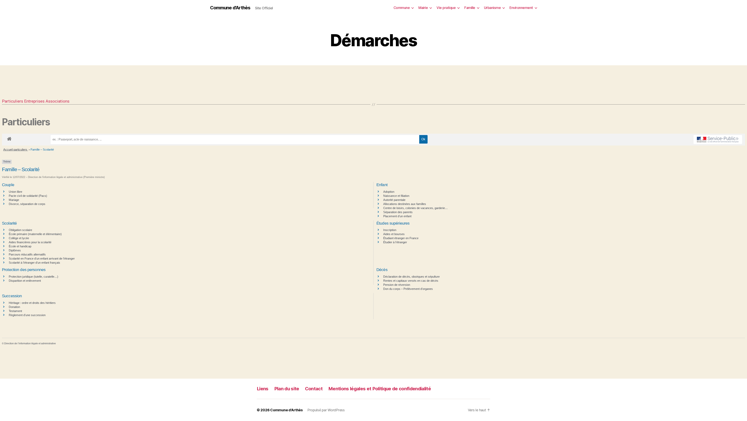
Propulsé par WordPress (326, 410)
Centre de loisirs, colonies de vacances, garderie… (415, 208)
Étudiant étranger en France (400, 238)
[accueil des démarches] (9, 138)
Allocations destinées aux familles (404, 204)
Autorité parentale (394, 199)
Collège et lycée (19, 238)
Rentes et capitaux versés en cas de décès (410, 280)
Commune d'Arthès (230, 7)
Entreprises (34, 101)
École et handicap (20, 246)
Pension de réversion (396, 284)
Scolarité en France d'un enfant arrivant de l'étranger (42, 258)
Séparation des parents (398, 212)
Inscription (389, 230)
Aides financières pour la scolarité (30, 242)
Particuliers (12, 101)
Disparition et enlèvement (25, 280)
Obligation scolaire (20, 230)
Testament (15, 311)
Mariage (14, 199)
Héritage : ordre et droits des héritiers (32, 302)
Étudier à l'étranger (395, 242)
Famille (469, 8)
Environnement (521, 8)
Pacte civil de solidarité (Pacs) (28, 195)
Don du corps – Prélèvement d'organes (408, 288)
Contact (314, 388)
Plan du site (286, 388)
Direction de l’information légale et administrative (30, 343)
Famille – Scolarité (42, 149)
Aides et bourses (394, 234)
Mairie (423, 8)
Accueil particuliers (15, 149)
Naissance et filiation (396, 195)
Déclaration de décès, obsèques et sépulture (411, 276)
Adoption (388, 191)
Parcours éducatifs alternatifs (27, 254)
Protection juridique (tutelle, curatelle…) (33, 276)
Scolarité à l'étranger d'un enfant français (34, 262)
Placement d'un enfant (397, 216)
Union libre (15, 191)
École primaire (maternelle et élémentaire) (35, 234)
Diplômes (15, 250)
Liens (262, 388)
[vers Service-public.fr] (718, 139)
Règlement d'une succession (27, 315)
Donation (14, 307)
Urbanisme (492, 8)
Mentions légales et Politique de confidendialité (379, 388)
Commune (402, 8)
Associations (57, 101)
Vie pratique (446, 8)
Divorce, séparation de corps (27, 204)
